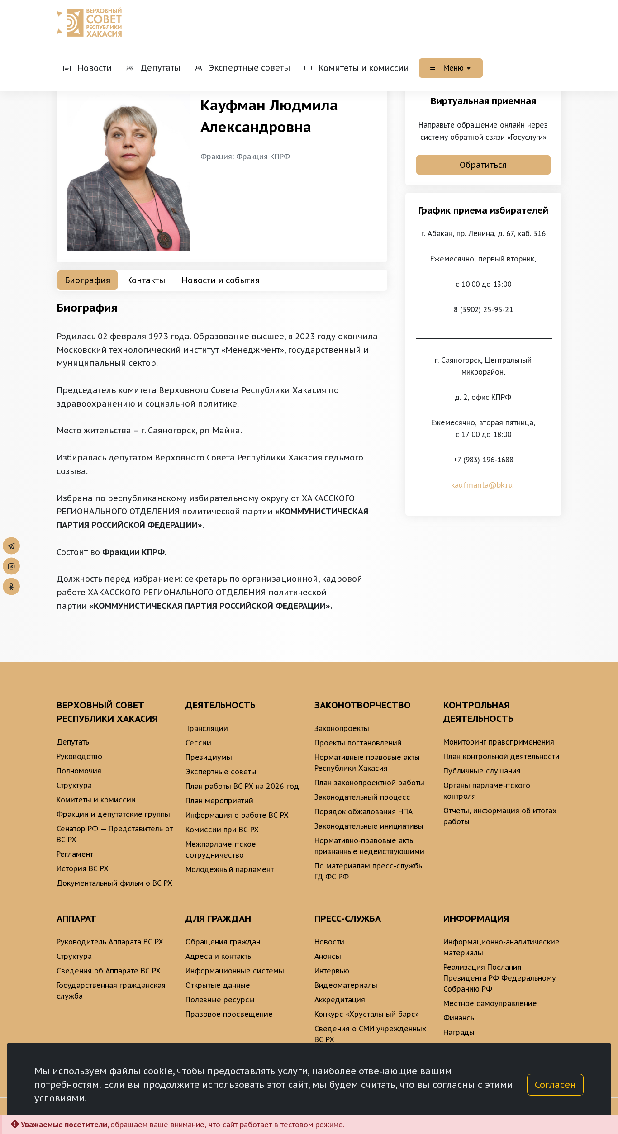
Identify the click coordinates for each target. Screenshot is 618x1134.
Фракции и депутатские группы (113, 814)
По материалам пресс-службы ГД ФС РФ (369, 871)
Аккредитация (339, 999)
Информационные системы (234, 970)
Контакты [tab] (146, 280)
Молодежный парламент (229, 869)
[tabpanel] (222, 456)
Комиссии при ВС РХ (222, 829)
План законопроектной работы (369, 782)
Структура (74, 785)
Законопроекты (341, 728)
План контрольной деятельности (501, 756)
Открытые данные (217, 985)
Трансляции (206, 728)
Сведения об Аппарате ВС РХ (109, 970)
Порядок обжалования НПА (363, 811)
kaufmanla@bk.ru (483, 484)
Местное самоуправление (490, 1003)
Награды (459, 1032)
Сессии (198, 742)
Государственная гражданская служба (111, 991)
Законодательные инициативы (368, 825)
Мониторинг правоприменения (498, 741)
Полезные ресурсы (220, 999)
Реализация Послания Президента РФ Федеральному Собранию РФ (499, 978)
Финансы (459, 1017)
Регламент (75, 854)
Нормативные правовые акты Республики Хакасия (367, 763)
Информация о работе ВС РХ (237, 815)
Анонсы (327, 956)
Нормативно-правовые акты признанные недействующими (369, 846)
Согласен (555, 1085)
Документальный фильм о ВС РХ (114, 882)
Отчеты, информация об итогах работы (499, 816)
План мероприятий (219, 800)
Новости (329, 941)
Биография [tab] (87, 280)
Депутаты (74, 741)
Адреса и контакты (219, 956)
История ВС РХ (83, 868)
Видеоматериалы (345, 985)
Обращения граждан (222, 941)
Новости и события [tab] (220, 280)
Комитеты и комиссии (96, 799)
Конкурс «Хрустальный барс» (366, 1014)
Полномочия (79, 770)
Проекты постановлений (358, 742)
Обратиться (483, 165)
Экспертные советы (221, 771)
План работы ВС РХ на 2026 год (242, 786)
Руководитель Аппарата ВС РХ (110, 941)
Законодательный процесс (362, 797)
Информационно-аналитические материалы (501, 947)
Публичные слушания (482, 770)
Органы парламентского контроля (486, 791)
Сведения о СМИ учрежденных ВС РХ (370, 1034)
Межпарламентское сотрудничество (220, 849)
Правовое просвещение (229, 1014)
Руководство (79, 756)
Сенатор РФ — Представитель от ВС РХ (115, 834)
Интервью (331, 970)
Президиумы (208, 757)
